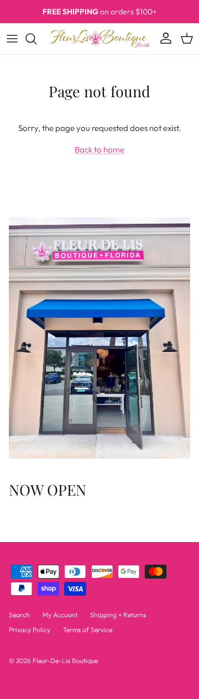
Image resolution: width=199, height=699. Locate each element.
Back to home (99, 149)
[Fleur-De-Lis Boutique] (99, 39)
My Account (60, 615)
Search (19, 615)
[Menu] (12, 39)
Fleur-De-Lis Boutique (65, 660)
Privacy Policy (29, 630)
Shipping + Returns (118, 615)
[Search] (36, 39)
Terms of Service (87, 630)
